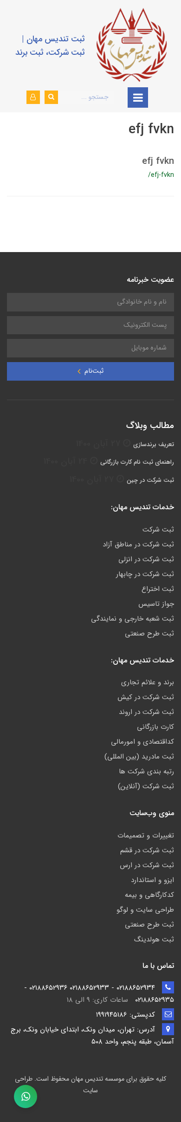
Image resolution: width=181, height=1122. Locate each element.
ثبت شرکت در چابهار (145, 574)
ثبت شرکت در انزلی (146, 559)
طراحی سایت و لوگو (145, 909)
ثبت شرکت (158, 529)
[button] (33, 97)
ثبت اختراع (158, 589)
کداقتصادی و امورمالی (142, 741)
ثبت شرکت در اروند (146, 712)
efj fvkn (158, 161)
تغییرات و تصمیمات (145, 835)
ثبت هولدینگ (154, 939)
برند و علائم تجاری (147, 682)
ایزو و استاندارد (152, 880)
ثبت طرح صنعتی (149, 633)
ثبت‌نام (93, 371)
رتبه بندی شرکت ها (146, 771)
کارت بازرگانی (155, 727)
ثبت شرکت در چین (150, 480)
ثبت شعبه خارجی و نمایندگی (132, 618)
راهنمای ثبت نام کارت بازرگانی (137, 462)
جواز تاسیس (156, 604)
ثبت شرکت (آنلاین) (146, 786)
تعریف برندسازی (153, 444)
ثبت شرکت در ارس (147, 865)
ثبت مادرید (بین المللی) (139, 756)
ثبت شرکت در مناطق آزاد (138, 544)
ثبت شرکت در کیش (145, 697)
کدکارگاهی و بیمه (149, 895)
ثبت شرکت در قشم (147, 850)
